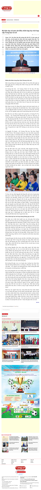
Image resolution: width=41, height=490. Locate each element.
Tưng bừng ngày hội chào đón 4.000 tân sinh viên (10, 346)
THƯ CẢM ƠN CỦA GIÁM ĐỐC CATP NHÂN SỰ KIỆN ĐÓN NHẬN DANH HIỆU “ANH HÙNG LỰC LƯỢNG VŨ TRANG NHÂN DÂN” (14, 438)
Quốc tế (22, 462)
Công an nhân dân (24, 459)
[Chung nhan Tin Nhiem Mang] (20, 474)
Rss (31, 487)
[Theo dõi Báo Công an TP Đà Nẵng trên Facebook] (21, 472)
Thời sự (3, 459)
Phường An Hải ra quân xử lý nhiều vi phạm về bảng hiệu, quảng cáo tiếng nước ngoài (32, 449)
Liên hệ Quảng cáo (24, 487)
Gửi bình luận (4, 314)
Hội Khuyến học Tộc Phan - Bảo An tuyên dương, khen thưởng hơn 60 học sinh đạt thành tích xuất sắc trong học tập (29, 361)
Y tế (2, 462)
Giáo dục (4, 21)
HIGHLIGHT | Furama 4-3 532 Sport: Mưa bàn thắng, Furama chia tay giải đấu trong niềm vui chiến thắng (33, 438)
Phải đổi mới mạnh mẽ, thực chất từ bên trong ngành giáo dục (10, 332)
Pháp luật (32, 459)
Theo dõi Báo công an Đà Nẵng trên (8, 306)
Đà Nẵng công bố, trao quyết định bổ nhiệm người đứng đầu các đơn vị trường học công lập (11, 361)
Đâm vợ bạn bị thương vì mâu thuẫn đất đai (33, 443)
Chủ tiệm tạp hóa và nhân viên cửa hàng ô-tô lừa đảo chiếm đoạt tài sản (14, 449)
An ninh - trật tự (13, 459)
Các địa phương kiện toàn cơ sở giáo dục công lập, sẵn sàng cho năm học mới (29, 347)
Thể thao (32, 462)
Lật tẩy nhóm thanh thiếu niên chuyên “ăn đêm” (14, 443)
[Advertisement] (20, 26)
